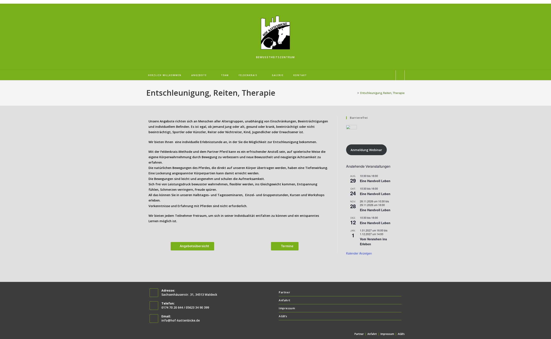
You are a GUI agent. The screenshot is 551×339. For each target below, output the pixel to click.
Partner (284, 292)
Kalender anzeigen (359, 253)
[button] (192, 246)
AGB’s (283, 316)
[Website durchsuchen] (400, 75)
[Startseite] (355, 93)
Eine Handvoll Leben (375, 181)
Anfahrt (284, 300)
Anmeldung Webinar (366, 150)
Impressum (287, 308)
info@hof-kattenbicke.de (180, 320)
